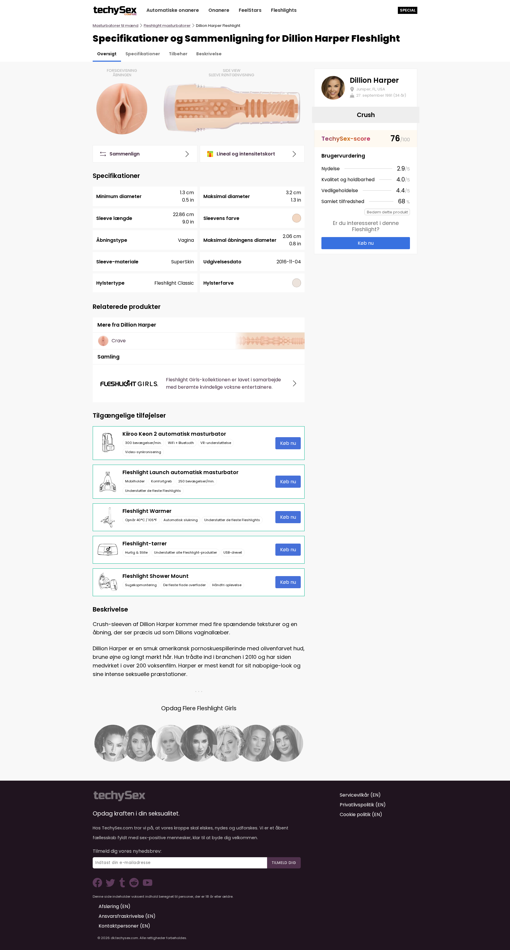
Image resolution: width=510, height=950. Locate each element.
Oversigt (107, 54)
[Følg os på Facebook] (98, 885)
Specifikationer (142, 54)
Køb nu (288, 443)
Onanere (218, 10)
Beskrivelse (209, 54)
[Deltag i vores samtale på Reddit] (133, 885)
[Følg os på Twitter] (111, 885)
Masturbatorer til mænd (115, 25)
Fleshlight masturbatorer (167, 25)
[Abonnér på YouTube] (146, 885)
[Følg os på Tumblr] (123, 885)
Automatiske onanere (172, 10)
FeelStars (250, 10)
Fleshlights (284, 10)
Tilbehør (178, 54)
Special (408, 10)
